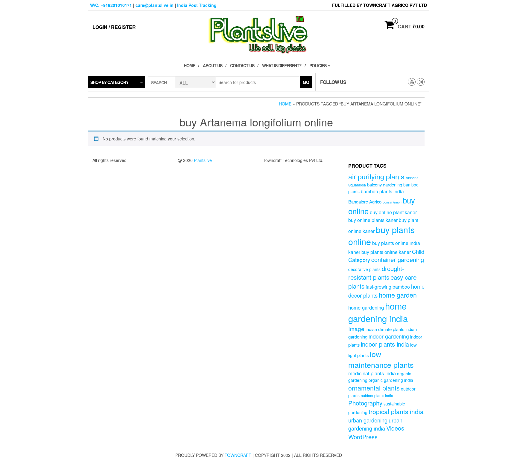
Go (306, 82)
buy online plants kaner (373, 220)
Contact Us (242, 65)
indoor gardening (389, 336)
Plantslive (203, 160)
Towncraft (238, 455)
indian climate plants (385, 329)
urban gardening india (375, 424)
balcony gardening (384, 184)
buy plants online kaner (386, 252)
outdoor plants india (377, 395)
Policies (318, 65)
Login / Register (114, 27)
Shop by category (109, 82)
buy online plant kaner (393, 212)
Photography (365, 402)
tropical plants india (396, 411)
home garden (398, 294)
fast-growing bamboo (388, 286)
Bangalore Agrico (364, 201)
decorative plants (364, 269)
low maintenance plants (380, 359)
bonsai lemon (392, 202)
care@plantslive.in (155, 5)
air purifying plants (376, 176)
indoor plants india (385, 344)
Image (356, 328)
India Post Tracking (197, 5)
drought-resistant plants (376, 272)
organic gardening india (391, 380)
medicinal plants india (372, 373)
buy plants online (381, 235)
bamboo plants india (382, 191)
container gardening (397, 259)
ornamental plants (374, 387)
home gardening (366, 307)
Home (189, 65)
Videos (395, 428)
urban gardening (367, 420)
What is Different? (282, 65)
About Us (212, 65)
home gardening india (378, 311)
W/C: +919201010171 (111, 5)
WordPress (363, 436)
